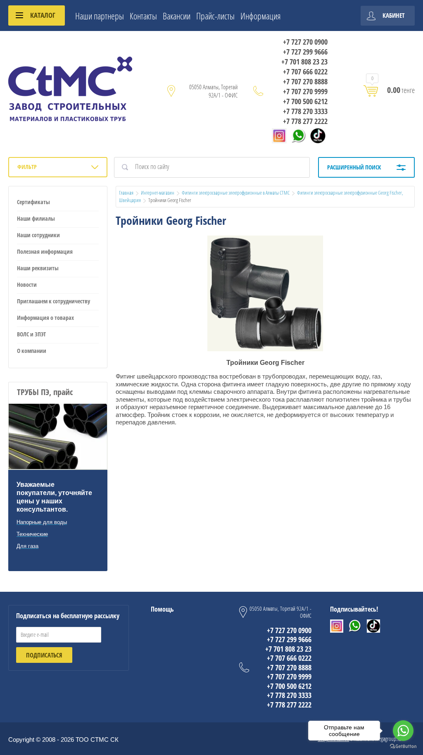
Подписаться (44, 655)
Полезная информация (45, 251)
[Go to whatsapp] (403, 730)
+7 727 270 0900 (305, 42)
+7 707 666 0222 (305, 71)
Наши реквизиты (38, 268)
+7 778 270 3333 (305, 111)
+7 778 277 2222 (305, 121)
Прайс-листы (215, 16)
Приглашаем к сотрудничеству (53, 301)
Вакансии (176, 16)
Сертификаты (33, 202)
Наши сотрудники (38, 235)
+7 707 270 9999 (305, 91)
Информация (260, 16)
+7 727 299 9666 (305, 52)
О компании (31, 351)
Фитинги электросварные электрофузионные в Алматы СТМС (236, 192)
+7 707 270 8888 (305, 81)
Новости (27, 284)
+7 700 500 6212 (305, 101)
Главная (126, 192)
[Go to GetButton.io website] (403, 746)
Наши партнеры (99, 16)
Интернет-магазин (157, 192)
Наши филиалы (36, 218)
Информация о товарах (45, 318)
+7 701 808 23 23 (304, 62)
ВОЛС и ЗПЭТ (31, 334)
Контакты (143, 16)
